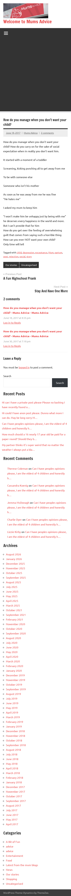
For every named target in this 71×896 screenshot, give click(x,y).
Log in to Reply (12, 322)
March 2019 (13, 717)
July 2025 (11, 586)
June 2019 (12, 703)
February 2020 (14, 666)
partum (58, 252)
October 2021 (14, 610)
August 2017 (13, 805)
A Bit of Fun (13, 841)
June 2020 (12, 647)
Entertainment (14, 855)
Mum (51, 252)
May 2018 (12, 763)
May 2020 (12, 652)
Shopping (11, 879)
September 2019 (16, 689)
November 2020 (15, 624)
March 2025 (13, 605)
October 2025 (14, 572)
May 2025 (12, 596)
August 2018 (13, 749)
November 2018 (15, 735)
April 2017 (12, 824)
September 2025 (16, 577)
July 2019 (11, 698)
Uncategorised (29, 264)
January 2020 (14, 670)
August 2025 (13, 582)
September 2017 (16, 800)
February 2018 (14, 777)
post (5, 256)
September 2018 (16, 745)
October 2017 (14, 796)
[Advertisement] (35, 75)
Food (9, 860)
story (29, 256)
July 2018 (11, 754)
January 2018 (14, 782)
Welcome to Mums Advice (27, 21)
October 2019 (14, 684)
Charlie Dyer (14, 519)
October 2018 (14, 740)
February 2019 (14, 721)
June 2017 (12, 814)
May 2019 (12, 707)
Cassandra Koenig (17, 485)
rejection (13, 256)
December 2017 (15, 786)
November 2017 (15, 791)
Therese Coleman (17, 468)
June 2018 (12, 759)
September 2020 (16, 633)
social (22, 256)
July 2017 (11, 810)
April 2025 (12, 600)
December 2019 (15, 675)
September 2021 (16, 614)
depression (28, 252)
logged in (24, 367)
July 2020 (11, 642)
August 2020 (13, 638)
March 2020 (13, 661)
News (9, 869)
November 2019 (15, 679)
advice (9, 846)
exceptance (41, 252)
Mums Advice (31, 132)
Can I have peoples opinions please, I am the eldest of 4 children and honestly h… (36, 473)
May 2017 (12, 819)
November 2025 (15, 568)
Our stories (11, 264)
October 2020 (14, 628)
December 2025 (15, 563)
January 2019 (14, 726)
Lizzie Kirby (14, 531)
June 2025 (12, 591)
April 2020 (12, 656)
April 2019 (12, 712)
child (19, 252)
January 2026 (14, 558)
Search (7, 376)
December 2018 (15, 731)
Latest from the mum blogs (22, 865)
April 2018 (12, 768)
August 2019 (13, 693)
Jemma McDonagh (18, 502)
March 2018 (13, 773)
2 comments (47, 132)
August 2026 (13, 554)
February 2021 (14, 619)
